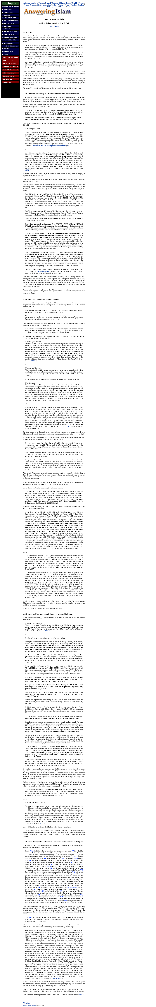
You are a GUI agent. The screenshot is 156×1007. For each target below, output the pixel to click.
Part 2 (81, 995)
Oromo (67, 5)
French (26, 5)
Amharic (34, 3)
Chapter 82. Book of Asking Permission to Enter (49, 146)
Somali (39, 7)
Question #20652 (44, 271)
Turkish (63, 7)
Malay (54, 5)
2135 (33, 361)
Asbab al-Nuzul (56, 978)
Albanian (26, 3)
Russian (74, 5)
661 (41, 823)
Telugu (51, 7)
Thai (57, 7)
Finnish (81, 3)
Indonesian (47, 5)
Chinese (62, 3)
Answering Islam (29, 1005)
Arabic (41, 3)
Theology (26, 1003)
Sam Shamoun (54, 27)
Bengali (48, 3)
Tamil (46, 7)
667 (46, 631)
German (33, 5)
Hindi (39, 5)
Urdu (69, 7)
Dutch (68, 3)
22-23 (68, 426)
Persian (60, 5)
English (74, 3)
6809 (27, 170)
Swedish (81, 5)
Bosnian (55, 3)
